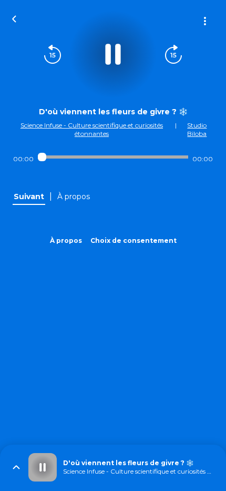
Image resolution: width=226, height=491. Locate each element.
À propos (66, 240)
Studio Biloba (197, 129)
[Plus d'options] (204, 21)
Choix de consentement (133, 240)
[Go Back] (14, 17)
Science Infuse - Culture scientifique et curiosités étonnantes (91, 129)
